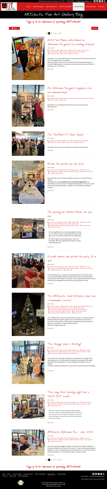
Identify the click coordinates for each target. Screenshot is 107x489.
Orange (76, 353)
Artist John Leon (67, 313)
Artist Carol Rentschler (55, 311)
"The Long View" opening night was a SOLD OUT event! (68, 394)
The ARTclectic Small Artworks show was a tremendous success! (71, 298)
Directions (13, 476)
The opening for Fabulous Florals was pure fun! (70, 214)
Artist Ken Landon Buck (55, 308)
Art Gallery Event (62, 50)
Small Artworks (77, 313)
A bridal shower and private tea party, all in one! (71, 258)
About (28, 6)
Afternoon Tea (74, 50)
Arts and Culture (86, 225)
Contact (101, 6)
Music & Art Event (54, 224)
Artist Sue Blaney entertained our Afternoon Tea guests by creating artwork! (71, 42)
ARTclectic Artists (84, 50)
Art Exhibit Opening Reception (80, 140)
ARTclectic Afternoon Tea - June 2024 (70, 432)
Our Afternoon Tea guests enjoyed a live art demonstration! (69, 90)
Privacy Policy (57, 486)
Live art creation (73, 53)
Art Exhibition (64, 52)
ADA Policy (49, 486)
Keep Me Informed (23, 476)
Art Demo (64, 53)
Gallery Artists (51, 6)
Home (3, 474)
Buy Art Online (38, 6)
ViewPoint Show (79, 142)
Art (84, 52)
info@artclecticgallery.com (84, 1)
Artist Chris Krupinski (54, 306)
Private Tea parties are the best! (65, 164)
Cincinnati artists (53, 52)
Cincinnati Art (52, 50)
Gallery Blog (78, 6)
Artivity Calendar (65, 6)
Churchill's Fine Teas (76, 52)
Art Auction (64, 224)
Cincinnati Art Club (68, 142)
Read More (50, 69)
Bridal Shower (69, 270)
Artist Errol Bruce (68, 308)
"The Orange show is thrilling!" (64, 344)
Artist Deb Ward (83, 309)
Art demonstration (54, 53)
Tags (15, 28)
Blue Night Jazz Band (54, 227)
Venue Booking (91, 6)
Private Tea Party (58, 173)
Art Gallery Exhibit (53, 98)
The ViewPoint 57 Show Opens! (65, 135)
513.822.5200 (70, 1)
